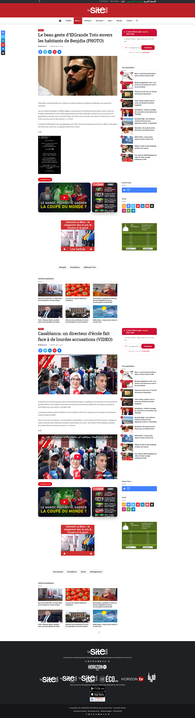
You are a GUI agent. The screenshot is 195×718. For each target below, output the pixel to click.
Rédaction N (43, 46)
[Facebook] (40, 52)
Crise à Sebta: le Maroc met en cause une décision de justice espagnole (144, 103)
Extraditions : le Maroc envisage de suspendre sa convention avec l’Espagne (146, 112)
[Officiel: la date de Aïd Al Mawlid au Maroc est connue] (127, 149)
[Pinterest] (55, 52)
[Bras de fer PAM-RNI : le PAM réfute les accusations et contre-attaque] (50, 290)
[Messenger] (59, 52)
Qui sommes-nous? (93, 711)
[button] (64, 197)
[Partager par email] (3, 53)
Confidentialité (145, 52)
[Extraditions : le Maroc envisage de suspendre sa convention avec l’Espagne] (127, 112)
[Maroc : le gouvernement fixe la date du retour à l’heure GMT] (127, 76)
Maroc (77, 20)
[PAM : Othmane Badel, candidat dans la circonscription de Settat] (50, 311)
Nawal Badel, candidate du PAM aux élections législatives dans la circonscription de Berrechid (105, 300)
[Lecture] (64, 197)
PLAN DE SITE (117, 711)
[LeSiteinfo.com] (97, 10)
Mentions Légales (106, 711)
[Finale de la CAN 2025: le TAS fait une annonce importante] (127, 94)
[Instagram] (103, 661)
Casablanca (75, 267)
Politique (87, 20)
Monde (119, 20)
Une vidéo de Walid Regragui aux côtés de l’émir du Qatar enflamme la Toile (146, 157)
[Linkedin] (50, 52)
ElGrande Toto (90, 267)
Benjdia (63, 267)
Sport (110, 20)
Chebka (68, 20)
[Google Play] (106, 661)
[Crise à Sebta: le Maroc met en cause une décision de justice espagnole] (127, 103)
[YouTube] (99, 661)
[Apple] (101, 661)
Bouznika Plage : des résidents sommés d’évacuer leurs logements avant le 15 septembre (146, 121)
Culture (129, 20)
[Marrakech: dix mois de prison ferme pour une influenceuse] (127, 131)
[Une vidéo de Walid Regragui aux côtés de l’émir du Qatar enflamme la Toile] (127, 158)
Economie (99, 20)
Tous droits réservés (119, 708)
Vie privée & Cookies (79, 711)
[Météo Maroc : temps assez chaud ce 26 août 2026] (105, 311)
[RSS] (86, 661)
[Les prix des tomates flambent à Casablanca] (78, 290)
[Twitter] (45, 52)
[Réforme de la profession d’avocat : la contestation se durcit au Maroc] (78, 311)
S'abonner (148, 48)
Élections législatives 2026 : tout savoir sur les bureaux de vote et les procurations (145, 85)
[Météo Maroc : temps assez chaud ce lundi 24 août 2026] (127, 140)
